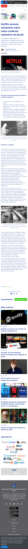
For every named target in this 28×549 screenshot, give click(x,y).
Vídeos (14, 528)
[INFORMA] (8, 462)
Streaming (4, 53)
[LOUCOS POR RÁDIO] (8, 459)
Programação (14, 523)
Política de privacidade (14, 534)
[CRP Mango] (10, 449)
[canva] (12, 442)
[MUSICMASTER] (10, 455)
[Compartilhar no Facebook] (11, 294)
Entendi (4, 546)
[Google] (5, 442)
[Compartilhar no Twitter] (14, 294)
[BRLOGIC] (19, 462)
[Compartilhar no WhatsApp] (17, 294)
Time (14, 531)
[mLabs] (11, 445)
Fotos (14, 525)
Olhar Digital (8, 286)
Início (14, 520)
